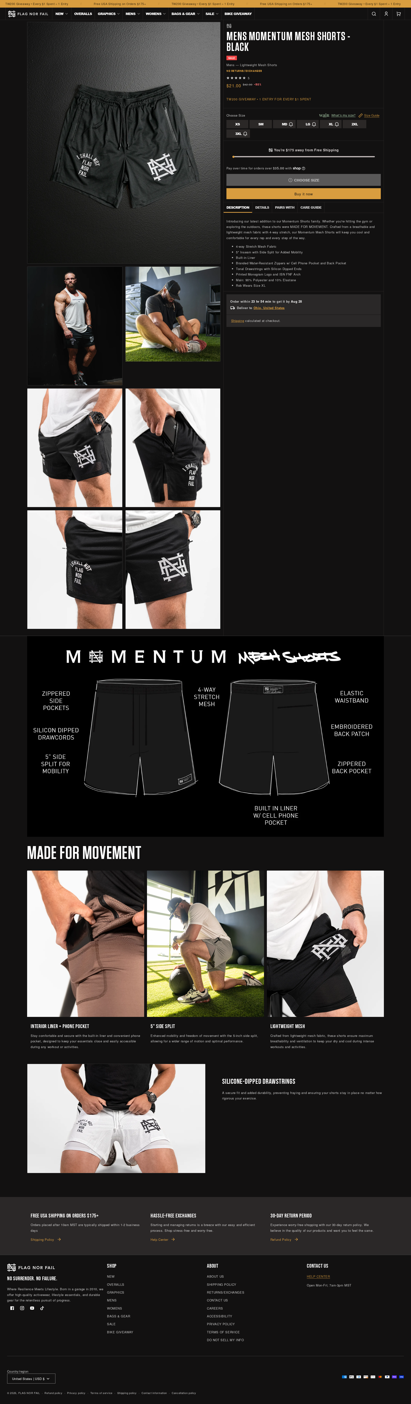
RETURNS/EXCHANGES (225, 1292)
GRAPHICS (115, 1292)
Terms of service (101, 1393)
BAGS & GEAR (118, 1316)
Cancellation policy (184, 1393)
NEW (111, 1276)
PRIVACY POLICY (221, 1324)
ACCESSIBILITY (219, 1316)
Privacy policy (76, 1393)
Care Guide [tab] (310, 207)
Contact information (154, 1393)
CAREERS (215, 1308)
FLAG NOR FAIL (29, 1393)
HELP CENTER (318, 1276)
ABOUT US (215, 1276)
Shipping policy (127, 1393)
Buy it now (303, 193)
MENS (112, 1300)
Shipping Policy (42, 1239)
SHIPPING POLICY (221, 1284)
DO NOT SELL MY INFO (225, 1340)
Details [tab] (262, 207)
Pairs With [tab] (284, 207)
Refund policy (53, 1393)
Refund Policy (281, 1239)
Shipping (237, 320)
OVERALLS (115, 1284)
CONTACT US (217, 1300)
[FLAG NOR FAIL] (229, 26)
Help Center (159, 1239)
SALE (111, 1324)
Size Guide (371, 115)
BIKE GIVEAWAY (120, 1332)
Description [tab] (237, 207)
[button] (61, 14)
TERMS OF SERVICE (223, 1332)
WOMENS (114, 1308)
